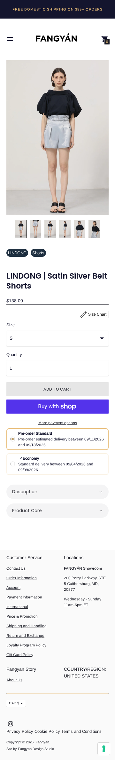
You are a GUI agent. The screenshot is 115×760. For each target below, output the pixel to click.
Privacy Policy (19, 731)
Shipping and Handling (26, 626)
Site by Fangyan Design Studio (30, 749)
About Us (14, 680)
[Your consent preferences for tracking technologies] (104, 749)
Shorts (38, 252)
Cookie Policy (47, 731)
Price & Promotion (22, 616)
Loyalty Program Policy (26, 645)
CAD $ (14, 703)
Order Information (21, 578)
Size (10, 325)
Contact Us (16, 568)
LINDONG (17, 252)
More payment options (57, 423)
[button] (57, 492)
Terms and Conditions (81, 731)
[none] (21, 229)
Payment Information (24, 597)
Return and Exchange (25, 635)
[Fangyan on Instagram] (10, 723)
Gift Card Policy (19, 655)
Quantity (14, 354)
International (17, 607)
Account (13, 587)
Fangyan (42, 742)
